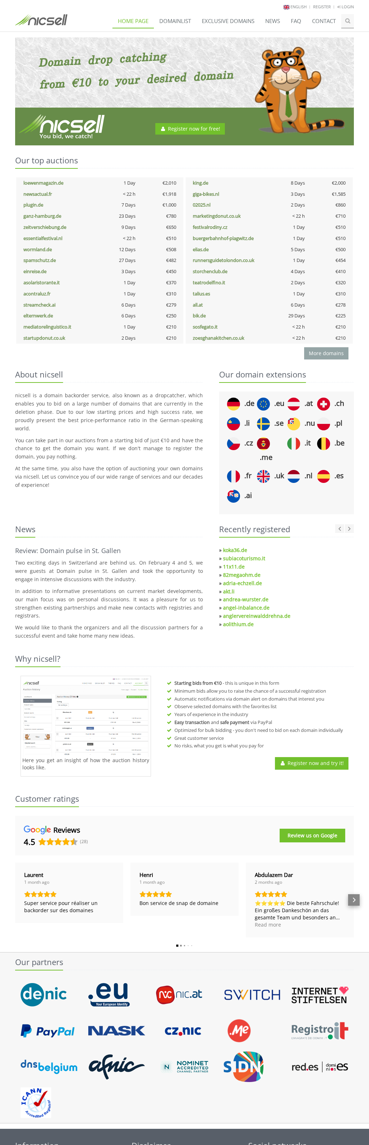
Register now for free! (193, 128)
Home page (133, 20)
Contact (324, 20)
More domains (326, 353)
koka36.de (235, 550)
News (272, 20)
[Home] (41, 23)
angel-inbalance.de (246, 607)
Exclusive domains (228, 20)
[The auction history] (85, 717)
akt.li (229, 591)
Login (347, 6)
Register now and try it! (315, 763)
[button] (15, 900)
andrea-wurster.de (245, 599)
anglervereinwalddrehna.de (256, 615)
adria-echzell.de (242, 583)
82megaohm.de (242, 574)
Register (322, 6)
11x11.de (234, 566)
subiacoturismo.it (244, 558)
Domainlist (175, 20)
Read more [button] (268, 924)
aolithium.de (238, 624)
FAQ (296, 20)
